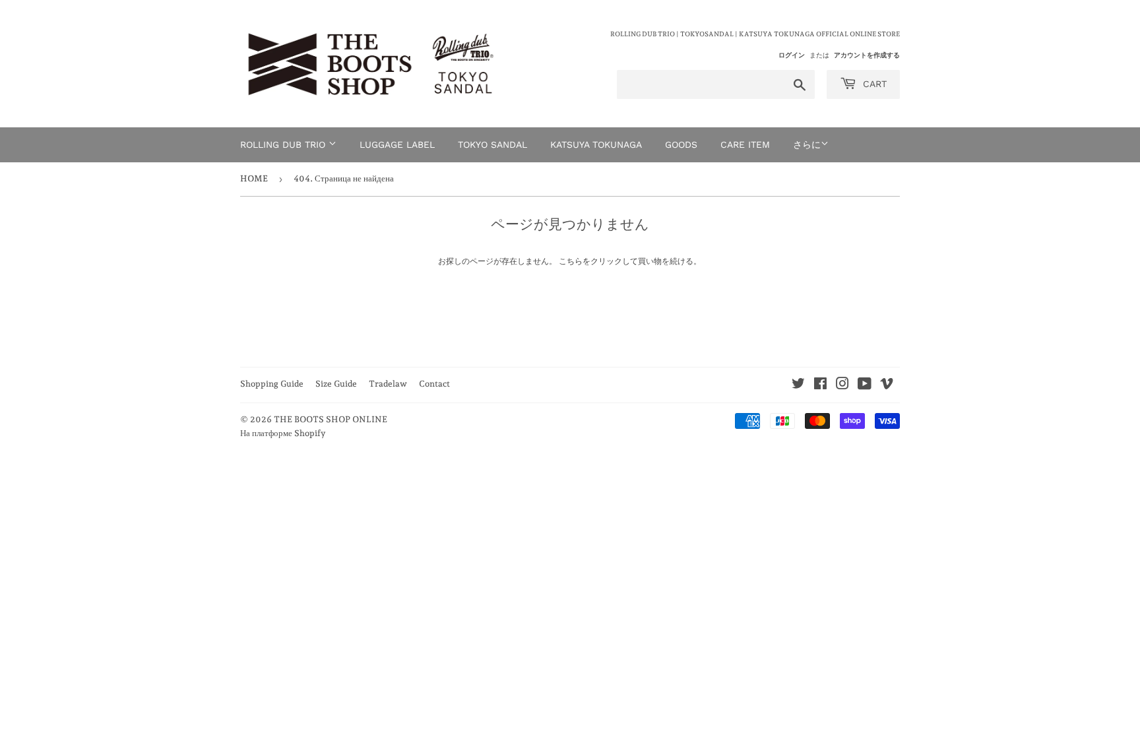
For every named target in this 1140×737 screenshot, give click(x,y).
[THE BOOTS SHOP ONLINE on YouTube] (864, 386)
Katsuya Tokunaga (596, 144)
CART (873, 84)
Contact (434, 384)
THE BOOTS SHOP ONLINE (330, 419)
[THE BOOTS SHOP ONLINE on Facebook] (820, 386)
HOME (254, 178)
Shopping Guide (271, 384)
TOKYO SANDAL (492, 144)
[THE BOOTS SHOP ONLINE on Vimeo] (886, 386)
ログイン (791, 55)
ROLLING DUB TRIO (284, 144)
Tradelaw (388, 384)
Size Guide (336, 384)
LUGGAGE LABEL (397, 144)
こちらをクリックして (598, 261)
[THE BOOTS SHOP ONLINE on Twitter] (798, 386)
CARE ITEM (745, 144)
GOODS (681, 144)
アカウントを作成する (867, 55)
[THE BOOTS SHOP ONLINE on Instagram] (842, 386)
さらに (807, 144)
